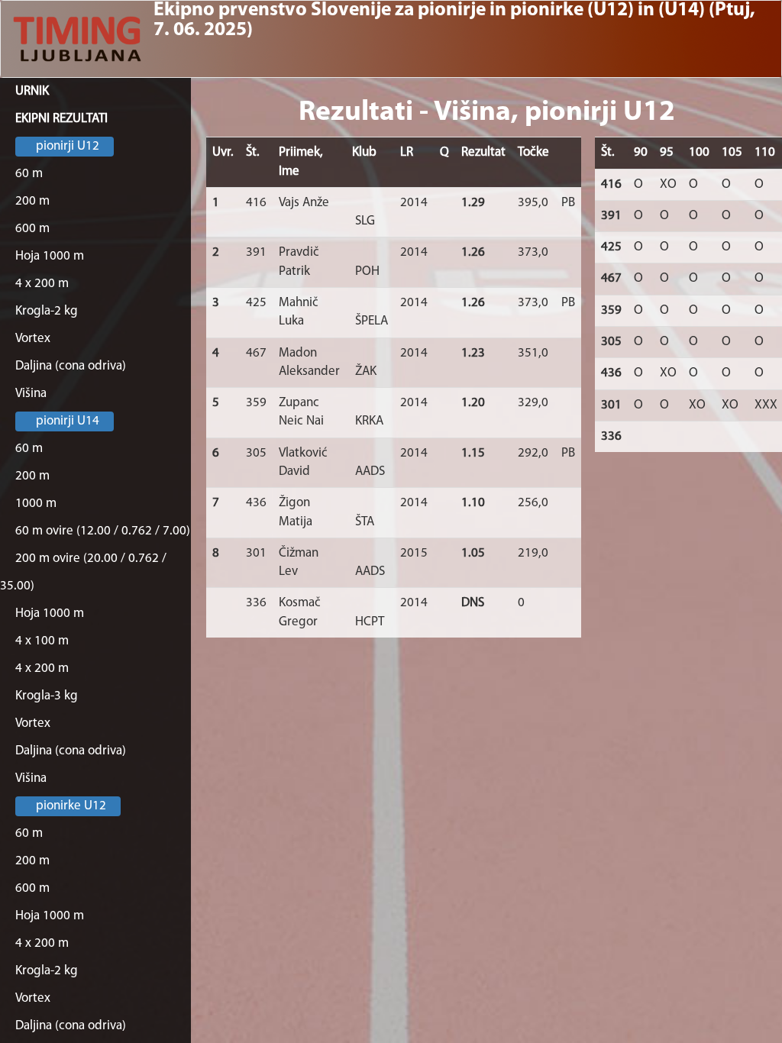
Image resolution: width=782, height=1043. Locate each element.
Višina (31, 393)
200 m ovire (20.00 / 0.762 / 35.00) (83, 572)
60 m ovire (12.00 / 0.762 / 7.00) (102, 531)
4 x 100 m (42, 641)
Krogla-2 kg (46, 311)
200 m (32, 201)
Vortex (32, 338)
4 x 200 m (42, 283)
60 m (29, 173)
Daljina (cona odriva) (70, 366)
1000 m (36, 503)
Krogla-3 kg (46, 695)
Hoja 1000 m (49, 256)
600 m (32, 228)
